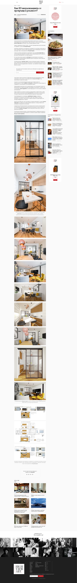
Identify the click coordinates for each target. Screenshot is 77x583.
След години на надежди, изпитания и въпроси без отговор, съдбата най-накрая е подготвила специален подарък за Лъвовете (57, 131)
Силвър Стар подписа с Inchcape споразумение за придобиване (38, 511)
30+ (52, 70)
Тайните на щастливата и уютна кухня (37, 496)
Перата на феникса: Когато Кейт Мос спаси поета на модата (57, 144)
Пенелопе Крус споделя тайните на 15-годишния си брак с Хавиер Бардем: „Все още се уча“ (57, 68)
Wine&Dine (31, 562)
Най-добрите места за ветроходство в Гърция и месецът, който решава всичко (57, 138)
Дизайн (19, 5)
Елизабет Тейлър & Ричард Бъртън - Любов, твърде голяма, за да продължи (57, 151)
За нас (36, 563)
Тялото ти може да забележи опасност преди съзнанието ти (56, 119)
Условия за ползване (38, 562)
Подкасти (31, 563)
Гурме (49, 60)
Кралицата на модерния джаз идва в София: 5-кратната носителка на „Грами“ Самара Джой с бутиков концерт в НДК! (57, 82)
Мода (30, 564)
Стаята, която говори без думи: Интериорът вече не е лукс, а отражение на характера (20, 511)
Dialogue (31, 565)
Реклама (36, 564)
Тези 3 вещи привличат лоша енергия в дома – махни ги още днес (21, 496)
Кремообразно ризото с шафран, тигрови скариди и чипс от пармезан (54, 58)
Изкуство (53, 64)
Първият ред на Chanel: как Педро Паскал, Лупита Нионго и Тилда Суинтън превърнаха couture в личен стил (57, 74)
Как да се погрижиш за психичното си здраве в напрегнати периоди (57, 124)
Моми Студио (25, 45)
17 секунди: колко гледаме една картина (56, 63)
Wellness (53, 126)
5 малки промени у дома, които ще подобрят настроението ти (38, 527)
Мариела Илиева (54, 60)
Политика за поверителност (39, 565)
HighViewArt (59, 64)
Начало (15, 5)
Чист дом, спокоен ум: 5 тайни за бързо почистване (21, 527)
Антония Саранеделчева (22, 14)
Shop (60, 2)
